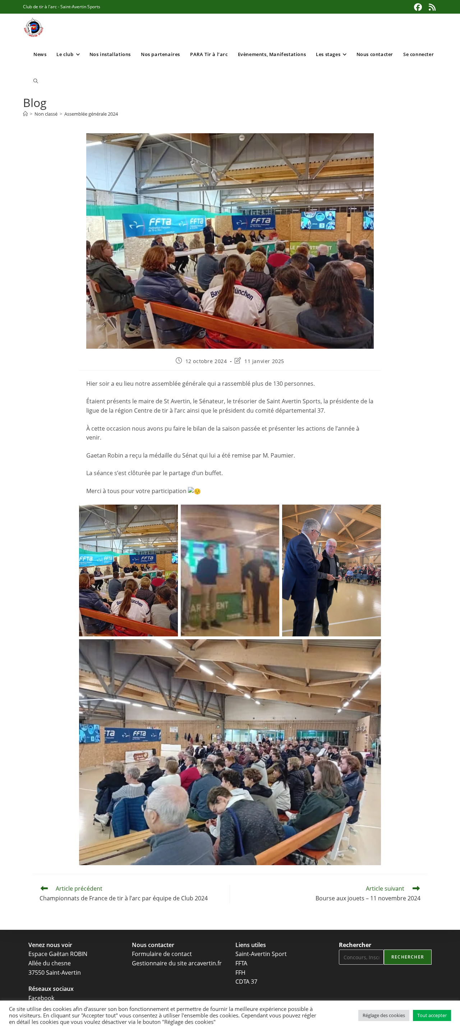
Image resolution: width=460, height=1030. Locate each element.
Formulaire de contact (162, 954)
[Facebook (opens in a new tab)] (418, 7)
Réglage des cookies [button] (384, 1015)
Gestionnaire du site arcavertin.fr (177, 963)
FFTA (241, 963)
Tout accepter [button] (432, 1015)
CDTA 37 (246, 981)
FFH (240, 972)
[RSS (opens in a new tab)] (431, 7)
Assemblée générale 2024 (91, 114)
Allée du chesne (49, 963)
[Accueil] (25, 114)
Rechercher (355, 945)
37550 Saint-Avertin (54, 972)
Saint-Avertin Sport (261, 954)
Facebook (41, 998)
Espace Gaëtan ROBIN (57, 954)
